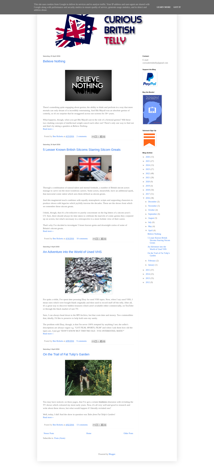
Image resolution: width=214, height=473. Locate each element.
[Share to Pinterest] (104, 136)
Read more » (48, 129)
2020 (148, 182)
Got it (177, 7)
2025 (148, 161)
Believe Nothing (54, 61)
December (152, 202)
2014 (148, 274)
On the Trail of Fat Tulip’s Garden (66, 354)
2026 (148, 157)
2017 (148, 194)
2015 (148, 270)
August (151, 218)
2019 (148, 186)
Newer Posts (49, 433)
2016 (148, 198)
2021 (148, 177)
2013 (148, 278)
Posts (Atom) (59, 438)
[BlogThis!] (95, 136)
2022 (148, 173)
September (153, 214)
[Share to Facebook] (101, 136)
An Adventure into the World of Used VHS (72, 252)
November (152, 206)
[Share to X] (98, 136)
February (152, 261)
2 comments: (82, 136)
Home (88, 433)
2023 (148, 169)
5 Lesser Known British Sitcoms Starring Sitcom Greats (82, 149)
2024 (148, 165)
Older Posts (128, 433)
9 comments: (82, 341)
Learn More (164, 7)
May (150, 226)
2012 (148, 282)
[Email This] (93, 136)
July (150, 222)
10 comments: (83, 239)
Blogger (112, 454)
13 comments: (83, 425)
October (151, 210)
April (150, 230)
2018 (148, 190)
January (151, 265)
